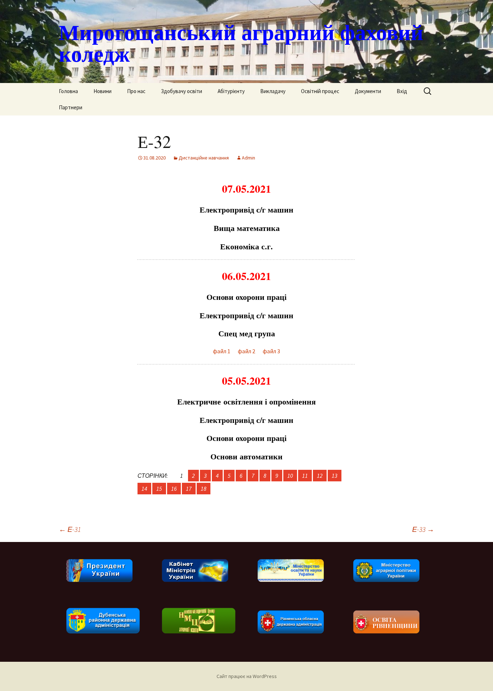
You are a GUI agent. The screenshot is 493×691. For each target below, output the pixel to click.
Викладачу (272, 91)
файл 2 (245, 351)
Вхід (402, 91)
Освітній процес (320, 91)
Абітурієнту (231, 91)
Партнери (70, 107)
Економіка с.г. (246, 246)
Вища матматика (247, 228)
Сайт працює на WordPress (247, 676)
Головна (68, 91)
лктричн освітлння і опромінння (246, 401)
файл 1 (221, 351)
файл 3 (271, 351)
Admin (248, 157)
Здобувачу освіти (181, 91)
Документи (368, 91)
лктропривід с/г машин (246, 209)
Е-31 (70, 529)
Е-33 (423, 529)
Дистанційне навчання (204, 157)
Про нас (136, 91)
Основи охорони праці (246, 297)
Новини (102, 91)
